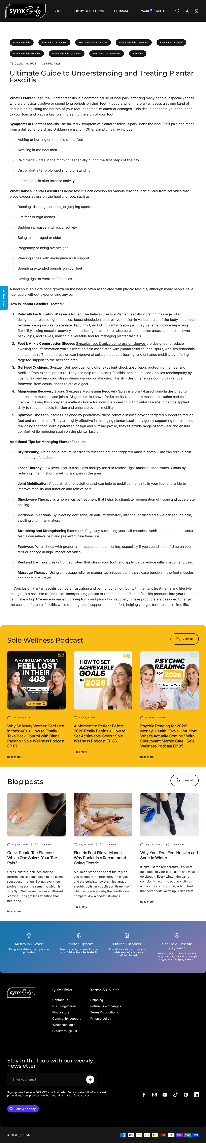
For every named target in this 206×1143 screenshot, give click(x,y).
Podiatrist (138, 53)
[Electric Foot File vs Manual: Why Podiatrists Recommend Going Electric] (103, 814)
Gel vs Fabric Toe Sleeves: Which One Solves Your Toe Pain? (32, 857)
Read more (14, 756)
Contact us (60, 1000)
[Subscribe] (90, 1080)
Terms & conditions (104, 1012)
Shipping (96, 1000)
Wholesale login (63, 1025)
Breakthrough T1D (65, 1031)
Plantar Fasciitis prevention (133, 42)
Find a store (60, 1012)
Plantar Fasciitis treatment (107, 53)
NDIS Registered (64, 1006)
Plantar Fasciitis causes (54, 42)
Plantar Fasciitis (21, 42)
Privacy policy (100, 1018)
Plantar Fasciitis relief (171, 42)
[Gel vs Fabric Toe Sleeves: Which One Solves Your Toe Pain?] (36, 814)
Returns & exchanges (105, 1006)
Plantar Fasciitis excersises (93, 42)
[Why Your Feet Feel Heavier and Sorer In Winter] (169, 814)
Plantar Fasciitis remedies (26, 53)
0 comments (46, 844)
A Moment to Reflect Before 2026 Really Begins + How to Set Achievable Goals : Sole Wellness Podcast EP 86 (99, 733)
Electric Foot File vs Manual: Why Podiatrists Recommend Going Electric (100, 857)
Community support (66, 1018)
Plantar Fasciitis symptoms (66, 53)
